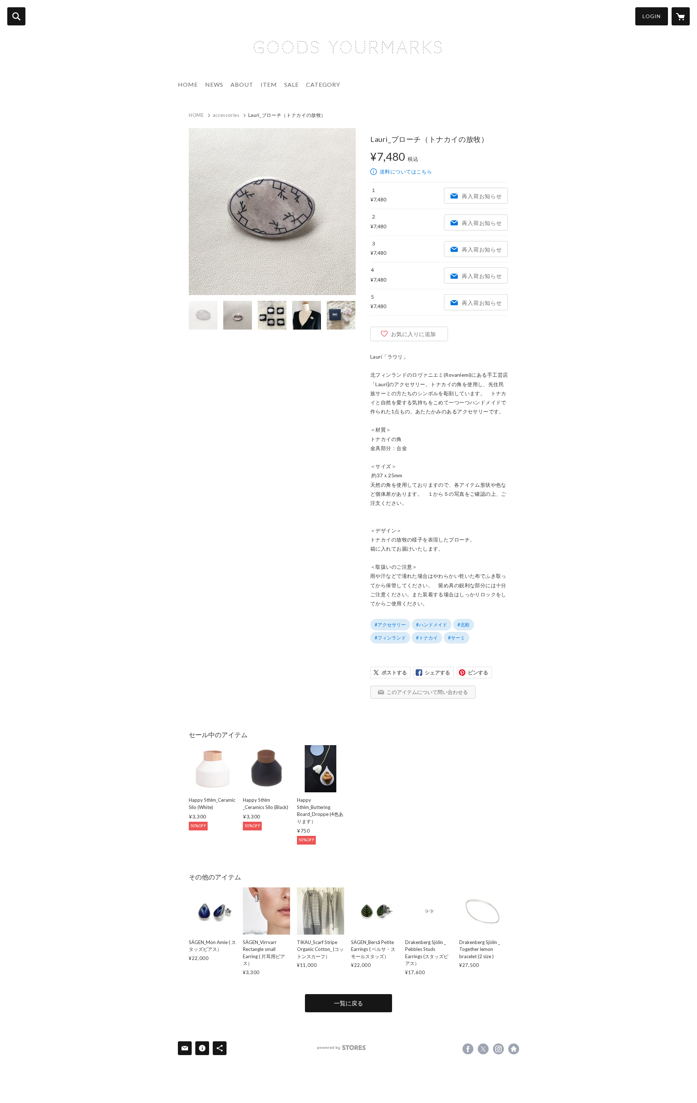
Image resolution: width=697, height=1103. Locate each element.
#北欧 (463, 625)
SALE (291, 84)
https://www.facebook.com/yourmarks (467, 1048)
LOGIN (652, 16)
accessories (226, 115)
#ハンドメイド (431, 625)
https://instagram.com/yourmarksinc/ (498, 1048)
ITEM (269, 84)
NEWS (214, 84)
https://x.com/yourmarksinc (483, 1048)
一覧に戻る (348, 1003)
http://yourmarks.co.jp (513, 1048)
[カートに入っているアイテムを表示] (681, 16)
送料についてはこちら (406, 171)
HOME (188, 84)
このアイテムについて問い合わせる (427, 692)
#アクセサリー (390, 625)
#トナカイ (427, 638)
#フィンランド (390, 638)
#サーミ (456, 638)
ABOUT (242, 84)
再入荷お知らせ (482, 196)
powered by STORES (341, 1047)
